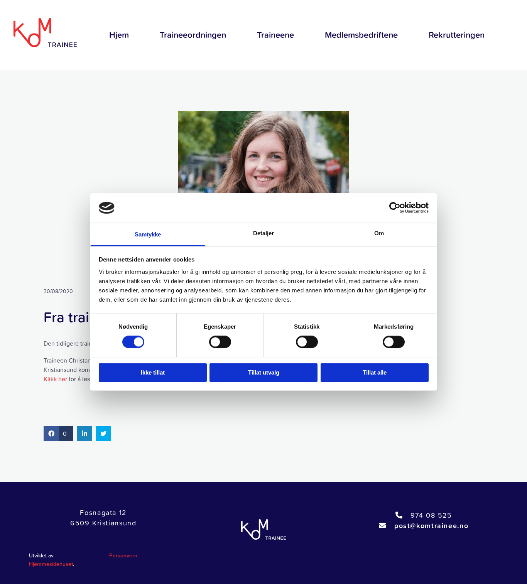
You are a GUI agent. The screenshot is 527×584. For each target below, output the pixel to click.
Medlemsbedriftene (361, 35)
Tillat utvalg (263, 372)
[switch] (220, 342)
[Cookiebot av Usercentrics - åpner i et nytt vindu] (395, 208)
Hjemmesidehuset (51, 564)
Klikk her (55, 378)
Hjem (119, 35)
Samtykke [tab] (148, 234)
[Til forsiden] (44, 32)
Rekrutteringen (457, 35)
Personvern (123, 555)
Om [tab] (379, 233)
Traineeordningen (193, 35)
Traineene (275, 35)
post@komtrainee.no (431, 525)
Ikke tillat (153, 372)
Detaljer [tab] (263, 233)
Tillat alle (375, 372)
